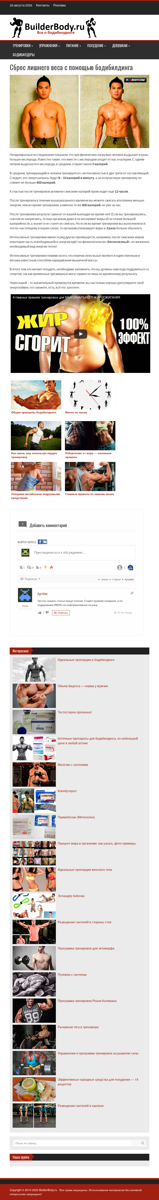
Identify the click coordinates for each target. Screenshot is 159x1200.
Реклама (59, 5)
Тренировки (21, 45)
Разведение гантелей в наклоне (81, 1105)
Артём (42, 593)
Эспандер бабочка (71, 896)
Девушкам (119, 45)
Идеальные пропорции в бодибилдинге (86, 659)
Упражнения (48, 45)
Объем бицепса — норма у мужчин (83, 686)
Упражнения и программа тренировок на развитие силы (98, 1053)
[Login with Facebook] (40, 541)
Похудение (95, 45)
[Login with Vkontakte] (44, 541)
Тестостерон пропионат (75, 712)
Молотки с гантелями (73, 764)
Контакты (42, 5)
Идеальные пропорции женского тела (85, 869)
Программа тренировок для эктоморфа (86, 948)
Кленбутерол (67, 791)
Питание (72, 45)
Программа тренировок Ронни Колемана (87, 1000)
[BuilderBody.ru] (53, 27)
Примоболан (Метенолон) (76, 817)
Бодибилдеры (24, 54)
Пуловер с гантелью (72, 974)
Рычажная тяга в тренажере (78, 1027)
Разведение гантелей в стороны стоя (84, 922)
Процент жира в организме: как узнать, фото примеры (97, 843)
